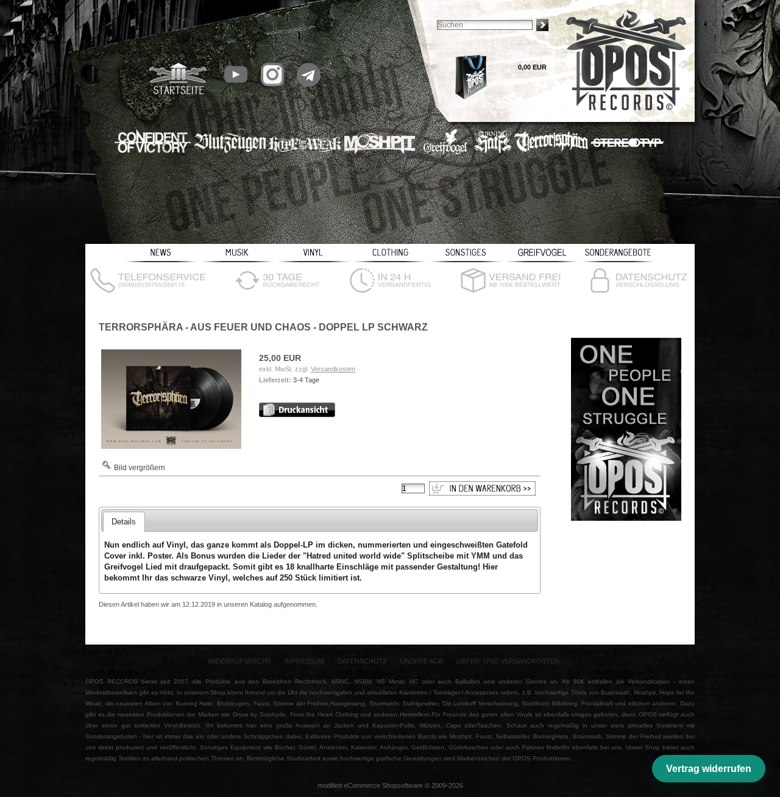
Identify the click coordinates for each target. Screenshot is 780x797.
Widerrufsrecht (239, 661)
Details (124, 521)
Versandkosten (333, 369)
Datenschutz (362, 661)
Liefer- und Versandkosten (507, 661)
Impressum (304, 661)
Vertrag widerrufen (708, 768)
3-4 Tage (306, 380)
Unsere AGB (421, 661)
